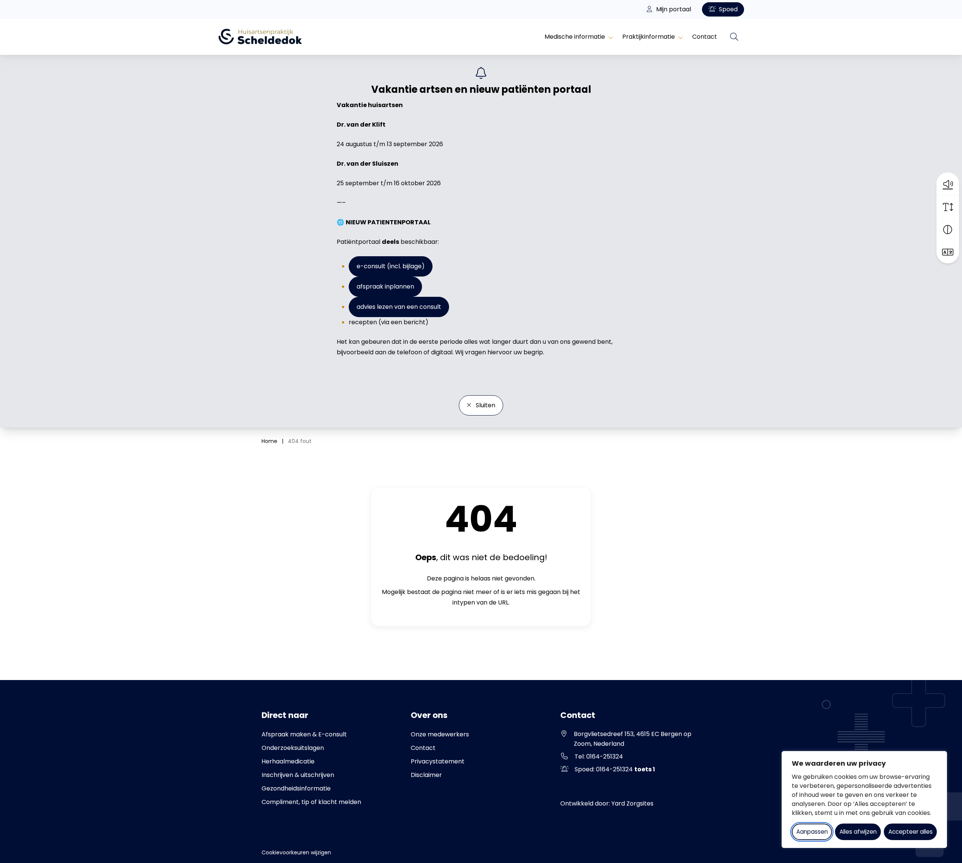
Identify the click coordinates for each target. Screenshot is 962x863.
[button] (947, 183)
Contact (704, 36)
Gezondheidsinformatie (296, 788)
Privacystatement (437, 761)
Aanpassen (812, 832)
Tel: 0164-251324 (599, 756)
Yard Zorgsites (632, 803)
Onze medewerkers (440, 734)
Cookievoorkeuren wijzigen (296, 852)
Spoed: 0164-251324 (615, 769)
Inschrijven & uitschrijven (298, 775)
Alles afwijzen (858, 832)
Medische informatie (575, 36)
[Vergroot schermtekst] (947, 207)
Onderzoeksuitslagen (293, 748)
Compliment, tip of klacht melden (311, 802)
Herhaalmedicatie (288, 761)
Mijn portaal (673, 9)
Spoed (727, 9)
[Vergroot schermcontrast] (947, 229)
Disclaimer (426, 775)
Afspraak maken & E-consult (304, 734)
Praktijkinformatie (648, 36)
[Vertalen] (947, 252)
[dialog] (864, 799)
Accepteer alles (910, 832)
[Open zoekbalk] (734, 37)
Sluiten (484, 405)
